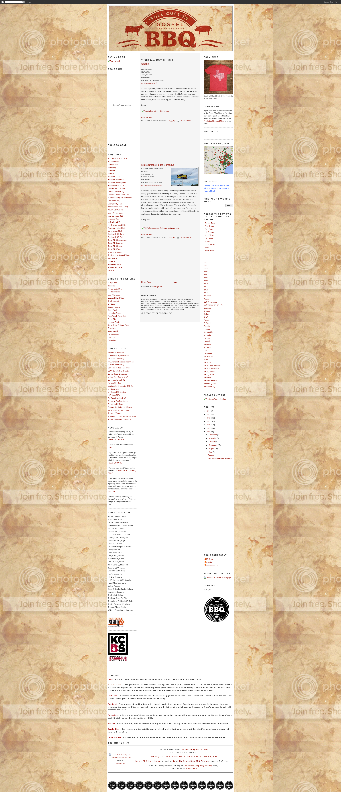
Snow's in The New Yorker (118, 401)
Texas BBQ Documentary (118, 240)
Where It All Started (115, 267)
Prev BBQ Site (191, 757)
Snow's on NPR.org (115, 404)
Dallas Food (112, 340)
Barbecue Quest (114, 177)
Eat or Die (112, 319)
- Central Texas (210, 223)
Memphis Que (113, 219)
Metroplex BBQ (114, 222)
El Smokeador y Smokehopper (119, 198)
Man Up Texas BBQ (115, 216)
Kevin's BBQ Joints (115, 210)
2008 (206, 278)
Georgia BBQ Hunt (115, 204)
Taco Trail (111, 286)
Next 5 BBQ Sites (174, 757)
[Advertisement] (161, 145)
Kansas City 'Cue (114, 383)
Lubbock (207, 341)
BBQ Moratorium (210, 302)
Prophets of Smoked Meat (214, 121)
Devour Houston (114, 307)
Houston (207, 329)
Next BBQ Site (156, 757)
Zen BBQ (111, 270)
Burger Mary (112, 283)
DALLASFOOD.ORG (116, 439)
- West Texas (209, 250)
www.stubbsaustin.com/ (149, 83)
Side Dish (111, 337)
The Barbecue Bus (115, 252)
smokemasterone (211, 565)
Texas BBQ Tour (114, 249)
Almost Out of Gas (115, 289)
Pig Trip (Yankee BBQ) (116, 225)
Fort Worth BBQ (114, 201)
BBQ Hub (111, 170)
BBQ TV (111, 174)
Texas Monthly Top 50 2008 (118, 410)
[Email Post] (178, 121)
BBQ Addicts (113, 164)
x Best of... (208, 378)
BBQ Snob (208, 559)
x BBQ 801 (208, 363)
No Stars (207, 347)
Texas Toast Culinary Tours (118, 325)
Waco (206, 359)
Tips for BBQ (113, 258)
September (213, 445)
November (213, 438)
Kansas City (208, 332)
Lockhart (207, 338)
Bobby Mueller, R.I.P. (116, 186)
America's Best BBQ (116, 359)
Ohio (205, 350)
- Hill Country (209, 232)
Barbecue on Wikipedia (117, 183)
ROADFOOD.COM (115, 463)
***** (205, 266)
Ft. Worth (207, 323)
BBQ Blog (112, 168)
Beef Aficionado (114, 295)
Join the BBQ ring (143, 761)
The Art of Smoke (114, 413)
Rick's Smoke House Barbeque (157, 165)
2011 (206, 287)
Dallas (206, 314)
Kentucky (207, 335)
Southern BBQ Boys (116, 234)
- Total (206, 247)
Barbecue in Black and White (119, 368)
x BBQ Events (209, 372)
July (210, 452)
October (212, 442)
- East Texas (209, 226)
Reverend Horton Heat (116, 228)
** (204, 256)
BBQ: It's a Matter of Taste (118, 371)
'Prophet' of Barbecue (116, 353)
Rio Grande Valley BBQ (117, 398)
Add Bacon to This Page (117, 158)
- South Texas (209, 244)
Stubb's (145, 64)
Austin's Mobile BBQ (116, 365)
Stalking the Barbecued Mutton (120, 407)
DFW (206, 317)
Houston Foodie (114, 322)
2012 (206, 290)
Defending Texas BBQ (116, 380)
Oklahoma (208, 353)
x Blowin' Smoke (210, 381)
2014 (209, 411)
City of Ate (112, 328)
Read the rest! (146, 118)
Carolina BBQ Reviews (116, 189)
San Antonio (208, 356)
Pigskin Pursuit (114, 292)
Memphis (207, 344)
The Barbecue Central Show (118, 255)
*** (205, 259)
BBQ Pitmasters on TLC (213, 305)
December (213, 435)
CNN (109, 447)
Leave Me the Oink (115, 213)
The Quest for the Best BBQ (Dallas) (122, 416)
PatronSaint (209, 562)
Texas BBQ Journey (115, 243)
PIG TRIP (111, 491)
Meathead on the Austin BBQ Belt (121, 386)
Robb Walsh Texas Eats (117, 316)
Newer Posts (146, 282)
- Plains (207, 241)
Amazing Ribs (113, 161)
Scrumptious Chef (115, 231)
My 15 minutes (113, 389)
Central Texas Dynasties (117, 374)
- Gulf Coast (208, 229)
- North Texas (209, 235)
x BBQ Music (209, 375)
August (212, 449)
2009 (206, 281)
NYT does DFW (114, 395)
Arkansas (207, 296)
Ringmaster (191, 769)
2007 (206, 275)
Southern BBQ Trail (115, 237)
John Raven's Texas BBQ (118, 207)
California (207, 308)
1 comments (186, 121)
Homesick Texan (114, 313)
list (174, 761)
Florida (206, 320)
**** (205, 263)
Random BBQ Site (208, 757)
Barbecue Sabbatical (116, 180)
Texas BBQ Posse (115, 246)
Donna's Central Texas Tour (118, 195)
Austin (206, 299)
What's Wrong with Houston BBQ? (121, 419)
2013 (206, 293)
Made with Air (113, 331)
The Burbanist (113, 301)
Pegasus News (113, 334)
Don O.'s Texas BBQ (116, 192)
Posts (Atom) (157, 287)
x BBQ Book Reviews (212, 365)
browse (158, 761)
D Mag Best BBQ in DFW (118, 377)
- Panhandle (208, 238)
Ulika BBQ (112, 261)
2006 (206, 272)
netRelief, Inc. (121, 763)
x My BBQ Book (210, 384)
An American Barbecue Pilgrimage (121, 362)
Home (175, 282)
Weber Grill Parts (114, 264)
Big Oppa (111, 304)
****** (206, 269)
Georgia (207, 326)
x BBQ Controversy (211, 369)
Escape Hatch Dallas (116, 298)
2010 (206, 284)
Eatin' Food (112, 310)
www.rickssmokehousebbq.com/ (151, 185)
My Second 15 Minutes (117, 392)
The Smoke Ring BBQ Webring (195, 749)
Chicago (207, 311)
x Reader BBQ (209, 387)
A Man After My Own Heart (118, 356)
